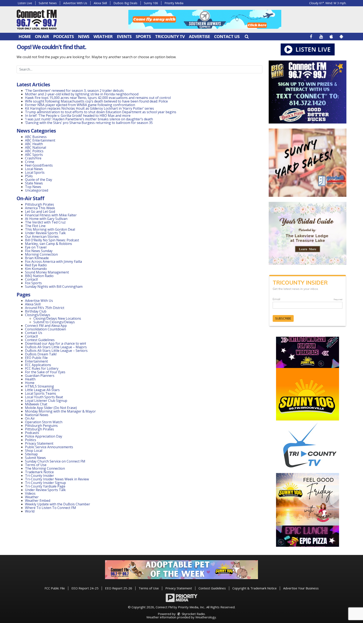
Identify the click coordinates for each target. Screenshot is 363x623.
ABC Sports (34, 154)
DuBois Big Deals (125, 3)
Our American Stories (42, 236)
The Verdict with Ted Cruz (45, 222)
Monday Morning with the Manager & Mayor (60, 411)
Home (24, 36)
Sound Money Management (47, 272)
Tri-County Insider (39, 475)
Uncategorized (36, 190)
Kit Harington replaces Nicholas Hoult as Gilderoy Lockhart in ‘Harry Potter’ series (89, 108)
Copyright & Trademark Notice (254, 588)
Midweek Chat (36, 404)
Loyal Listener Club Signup (46, 400)
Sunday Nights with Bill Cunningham (54, 286)
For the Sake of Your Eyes (45, 372)
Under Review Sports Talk (45, 233)
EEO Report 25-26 (118, 588)
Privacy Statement (39, 443)
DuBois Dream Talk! (41, 354)
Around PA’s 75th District (44, 307)
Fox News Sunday (39, 250)
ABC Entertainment (40, 140)
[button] (247, 36)
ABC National (35, 147)
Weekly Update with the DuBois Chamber (57, 504)
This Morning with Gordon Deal (50, 229)
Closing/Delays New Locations (57, 318)
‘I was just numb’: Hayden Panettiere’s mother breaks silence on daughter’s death (89, 119)
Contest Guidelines (40, 340)
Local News (34, 169)
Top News (33, 186)
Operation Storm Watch (43, 422)
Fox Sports (33, 283)
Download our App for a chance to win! (55, 343)
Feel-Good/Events (39, 165)
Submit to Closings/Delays (54, 322)
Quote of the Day (38, 179)
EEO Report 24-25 (85, 588)
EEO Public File (36, 357)
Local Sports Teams (40, 393)
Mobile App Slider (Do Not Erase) (51, 407)
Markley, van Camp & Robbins (48, 243)
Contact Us (226, 36)
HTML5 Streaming (39, 386)
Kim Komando (36, 268)
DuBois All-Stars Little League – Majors (56, 347)
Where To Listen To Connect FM (50, 507)
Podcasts (63, 36)
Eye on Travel (35, 247)
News (83, 36)
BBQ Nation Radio (39, 275)
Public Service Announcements (49, 447)
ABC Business (36, 136)
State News (34, 183)
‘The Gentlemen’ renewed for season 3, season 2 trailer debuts (74, 90)
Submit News (48, 3)
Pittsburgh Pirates (39, 204)
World (29, 511)
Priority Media (173, 3)
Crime (29, 161)
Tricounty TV (170, 36)
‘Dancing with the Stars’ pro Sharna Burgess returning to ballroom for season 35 (89, 122)
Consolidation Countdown (45, 329)
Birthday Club (35, 311)
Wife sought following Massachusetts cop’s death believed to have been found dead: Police (96, 101)
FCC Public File (55, 588)
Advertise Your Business (301, 588)
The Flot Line (35, 225)
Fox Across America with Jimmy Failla (53, 261)
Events (124, 36)
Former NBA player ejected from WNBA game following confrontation (80, 105)
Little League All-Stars (42, 390)
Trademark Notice (39, 472)
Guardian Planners (39, 375)
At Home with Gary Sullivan (46, 218)
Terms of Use (35, 465)
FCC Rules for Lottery (41, 368)
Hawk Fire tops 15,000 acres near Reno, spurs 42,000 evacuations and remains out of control (98, 97)
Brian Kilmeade (37, 258)
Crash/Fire (33, 158)
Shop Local (33, 450)
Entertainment (36, 361)
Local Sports (35, 172)
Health (30, 379)
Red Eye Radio (36, 265)
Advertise (199, 36)
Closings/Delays (37, 315)
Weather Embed (37, 500)
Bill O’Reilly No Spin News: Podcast (52, 240)
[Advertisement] (204, 19)
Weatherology (205, 617)
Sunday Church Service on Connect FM (55, 461)
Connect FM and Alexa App (46, 325)
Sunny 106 (151, 3)
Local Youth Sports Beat (44, 397)
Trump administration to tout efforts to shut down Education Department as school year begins (100, 112)
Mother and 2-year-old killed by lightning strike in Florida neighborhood (81, 94)
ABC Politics (34, 151)
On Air (42, 36)
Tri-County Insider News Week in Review (57, 479)
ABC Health (34, 144)
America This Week (40, 208)
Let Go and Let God (40, 211)
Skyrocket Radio (193, 614)
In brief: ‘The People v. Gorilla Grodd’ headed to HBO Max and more (77, 115)
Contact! (31, 279)
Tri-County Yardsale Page (45, 486)
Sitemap (31, 454)
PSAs (29, 176)
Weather (103, 36)
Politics (30, 440)
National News (36, 415)
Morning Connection (41, 254)
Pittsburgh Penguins (41, 425)
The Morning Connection (45, 468)
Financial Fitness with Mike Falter (51, 215)
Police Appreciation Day (43, 436)
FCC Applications (38, 365)
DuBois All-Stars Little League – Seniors (56, 350)
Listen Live (25, 3)
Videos (30, 493)
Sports (143, 36)
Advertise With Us (75, 3)
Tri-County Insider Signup (45, 482)
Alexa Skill (100, 3)
